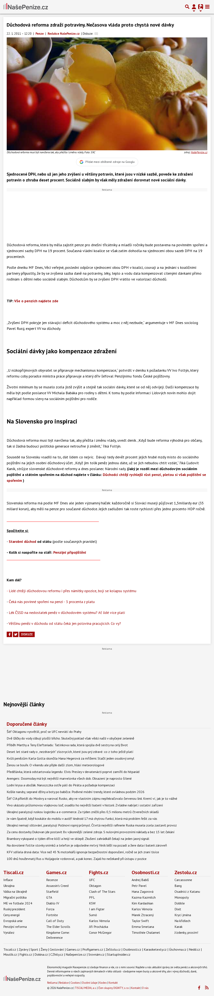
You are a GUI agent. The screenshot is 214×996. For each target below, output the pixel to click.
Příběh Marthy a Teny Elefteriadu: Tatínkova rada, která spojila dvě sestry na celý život (67, 745)
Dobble (180, 903)
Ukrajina (8, 886)
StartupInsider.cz (118, 954)
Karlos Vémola (99, 921)
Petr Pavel (139, 886)
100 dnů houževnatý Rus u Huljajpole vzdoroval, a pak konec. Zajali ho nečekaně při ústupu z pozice (76, 859)
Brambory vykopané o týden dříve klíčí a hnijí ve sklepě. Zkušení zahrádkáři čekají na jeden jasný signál (78, 839)
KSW (92, 903)
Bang (178, 886)
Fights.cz (98, 872)
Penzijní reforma (15, 927)
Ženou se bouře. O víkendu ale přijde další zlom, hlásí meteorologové (55, 765)
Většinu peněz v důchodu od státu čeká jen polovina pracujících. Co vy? (65, 623)
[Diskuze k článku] (96, 34)
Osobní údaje (89, 983)
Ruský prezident (14, 909)
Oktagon (95, 886)
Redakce (64, 983)
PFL (92, 897)
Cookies (75, 983)
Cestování (57, 949)
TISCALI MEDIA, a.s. (85, 988)
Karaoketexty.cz (155, 949)
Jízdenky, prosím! (186, 932)
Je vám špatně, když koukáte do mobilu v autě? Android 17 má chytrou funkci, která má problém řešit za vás (82, 818)
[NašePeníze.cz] (25, 7)
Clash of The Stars (102, 891)
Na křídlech (182, 921)
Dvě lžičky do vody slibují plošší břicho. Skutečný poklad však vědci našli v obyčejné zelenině (70, 738)
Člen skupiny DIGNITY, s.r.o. (113, 988)
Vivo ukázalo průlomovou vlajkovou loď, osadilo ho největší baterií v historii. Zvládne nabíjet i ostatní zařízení (85, 805)
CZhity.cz (56, 954)
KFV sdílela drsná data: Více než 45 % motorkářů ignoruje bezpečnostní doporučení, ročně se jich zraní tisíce (83, 852)
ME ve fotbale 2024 (17, 903)
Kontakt (113, 983)
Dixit (178, 909)
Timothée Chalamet (146, 932)
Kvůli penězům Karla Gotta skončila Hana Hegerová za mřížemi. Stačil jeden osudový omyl (70, 758)
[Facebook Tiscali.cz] (199, 988)
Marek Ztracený (143, 915)
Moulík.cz (10, 954)
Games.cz (56, 872)
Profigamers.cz (92, 949)
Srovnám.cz (96, 954)
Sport (34, 949)
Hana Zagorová (142, 891)
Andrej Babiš (140, 880)
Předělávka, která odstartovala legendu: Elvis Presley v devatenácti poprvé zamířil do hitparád (73, 772)
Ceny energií (11, 915)
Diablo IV (52, 903)
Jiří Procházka (98, 927)
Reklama (52, 983)
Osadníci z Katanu (187, 891)
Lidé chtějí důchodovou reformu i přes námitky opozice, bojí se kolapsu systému (72, 590)
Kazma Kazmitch (144, 897)
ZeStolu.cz (113, 949)
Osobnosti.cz (145, 872)
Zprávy (23, 949)
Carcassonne (183, 880)
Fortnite (52, 915)
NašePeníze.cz (199, 152)
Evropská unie (13, 921)
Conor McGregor (100, 932)
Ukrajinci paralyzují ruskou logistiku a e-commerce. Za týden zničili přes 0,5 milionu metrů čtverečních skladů (83, 812)
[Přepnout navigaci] (194, 7)
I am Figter (96, 909)
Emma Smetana (143, 927)
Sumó (93, 915)
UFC (92, 880)
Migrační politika (15, 897)
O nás (145, 988)
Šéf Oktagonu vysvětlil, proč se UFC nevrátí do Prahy (44, 731)
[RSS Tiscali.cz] (207, 988)
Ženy (44, 949)
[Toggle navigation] (207, 7)
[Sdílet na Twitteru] (15, 634)
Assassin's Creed (57, 886)
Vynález (8, 932)
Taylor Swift (140, 921)
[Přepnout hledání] (187, 7)
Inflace (8, 880)
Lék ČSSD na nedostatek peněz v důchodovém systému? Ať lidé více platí (67, 612)
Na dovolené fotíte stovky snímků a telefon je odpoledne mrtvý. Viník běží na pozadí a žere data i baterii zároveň (87, 845)
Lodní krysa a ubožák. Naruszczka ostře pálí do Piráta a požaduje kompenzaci (61, 785)
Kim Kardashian (142, 903)
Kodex (103, 983)
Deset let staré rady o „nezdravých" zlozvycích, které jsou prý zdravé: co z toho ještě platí (70, 752)
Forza (50, 909)
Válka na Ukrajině (15, 891)
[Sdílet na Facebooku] (9, 634)
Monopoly (182, 897)
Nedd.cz (194, 949)
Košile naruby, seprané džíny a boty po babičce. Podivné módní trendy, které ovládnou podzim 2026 (75, 792)
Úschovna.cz (177, 949)
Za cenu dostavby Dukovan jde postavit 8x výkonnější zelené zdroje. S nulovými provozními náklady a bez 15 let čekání (91, 832)
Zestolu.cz (186, 872)
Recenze (52, 880)
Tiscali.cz (13, 872)
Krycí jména (183, 915)
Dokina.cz (41, 954)
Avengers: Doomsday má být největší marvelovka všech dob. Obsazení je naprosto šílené (69, 778)
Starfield (52, 891)
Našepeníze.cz (76, 954)
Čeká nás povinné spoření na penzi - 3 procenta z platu (52, 601)
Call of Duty (55, 921)
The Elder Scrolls (58, 927)
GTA (49, 897)
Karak (178, 927)
